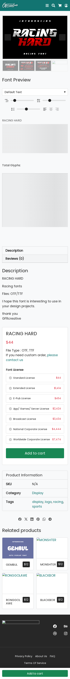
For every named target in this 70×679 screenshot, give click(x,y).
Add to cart (35, 453)
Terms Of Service (35, 663)
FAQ (52, 656)
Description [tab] (14, 250)
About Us (41, 656)
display (37, 502)
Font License (15, 370)
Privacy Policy (23, 656)
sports (37, 506)
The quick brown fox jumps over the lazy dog (31, 138)
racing (58, 502)
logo (48, 502)
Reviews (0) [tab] (15, 258)
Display (37, 493)
